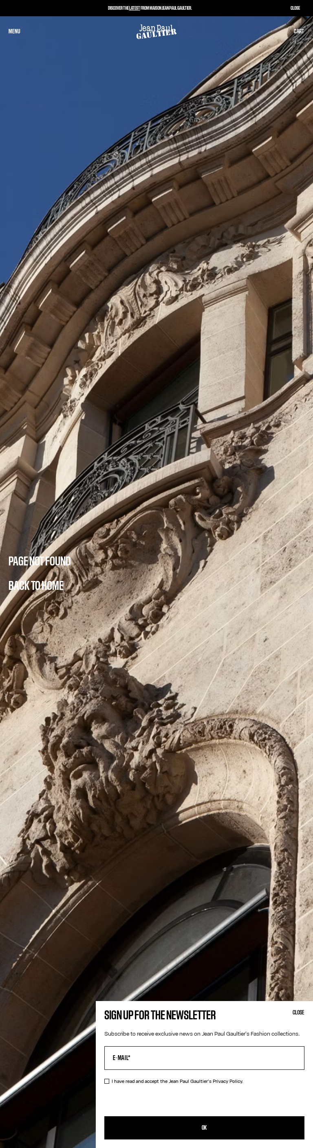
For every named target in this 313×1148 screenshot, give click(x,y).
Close (298, 1013)
